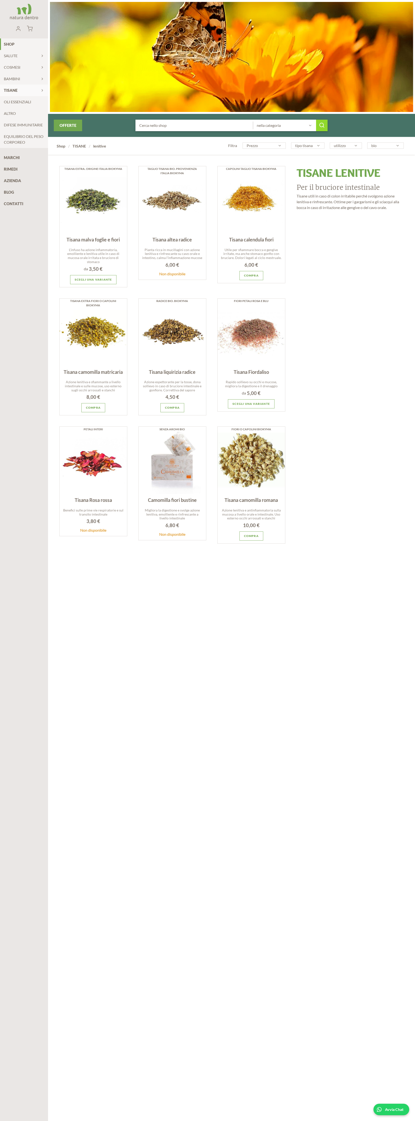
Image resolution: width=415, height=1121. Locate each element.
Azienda (12, 180)
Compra (251, 275)
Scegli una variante (93, 279)
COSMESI (12, 67)
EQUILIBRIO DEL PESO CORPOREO (23, 139)
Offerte (68, 125)
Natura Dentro (24, 11)
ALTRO (10, 113)
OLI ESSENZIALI (17, 101)
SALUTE (11, 55)
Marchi (12, 157)
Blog (9, 192)
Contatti (13, 203)
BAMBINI (12, 78)
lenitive (99, 146)
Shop (9, 44)
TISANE (11, 90)
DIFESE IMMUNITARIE (23, 125)
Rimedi (11, 169)
